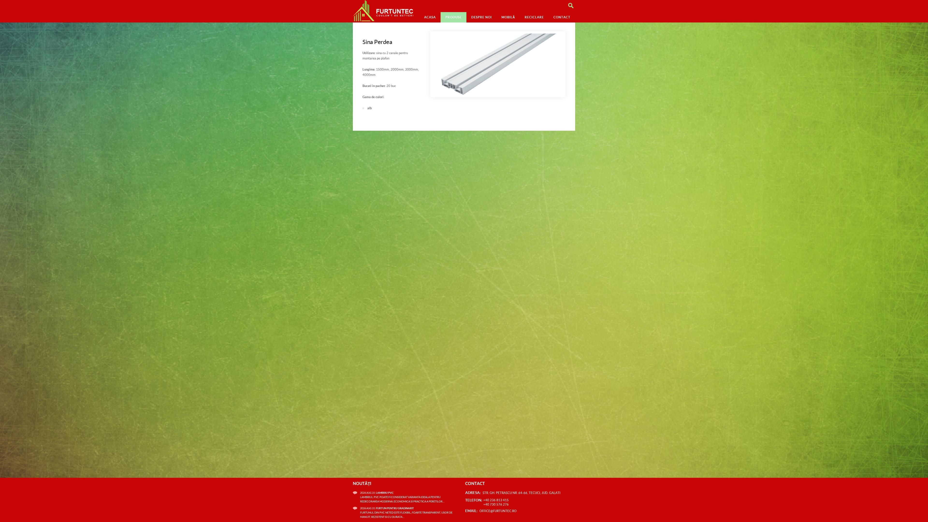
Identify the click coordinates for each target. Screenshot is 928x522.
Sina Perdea (377, 42)
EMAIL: (471, 511)
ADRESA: (473, 493)
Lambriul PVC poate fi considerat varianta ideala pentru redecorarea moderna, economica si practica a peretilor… (402, 497)
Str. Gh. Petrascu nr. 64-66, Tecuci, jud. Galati (521, 493)
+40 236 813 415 (496, 500)
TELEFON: (473, 500)
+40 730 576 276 (496, 504)
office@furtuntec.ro (497, 511)
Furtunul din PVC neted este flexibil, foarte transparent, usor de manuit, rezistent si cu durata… (406, 512)
